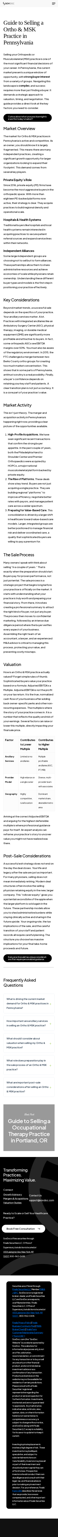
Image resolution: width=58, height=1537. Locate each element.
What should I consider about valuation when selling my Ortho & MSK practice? (26, 1043)
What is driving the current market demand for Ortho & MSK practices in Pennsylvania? (27, 1003)
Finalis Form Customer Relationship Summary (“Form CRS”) (27, 1332)
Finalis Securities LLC (21, 1289)
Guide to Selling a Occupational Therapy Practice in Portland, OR (28, 1127)
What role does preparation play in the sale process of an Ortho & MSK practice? (26, 1065)
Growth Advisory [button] (12, 1194)
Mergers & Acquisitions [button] (15, 1198)
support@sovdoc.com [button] (41, 1200)
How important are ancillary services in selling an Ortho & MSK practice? (27, 1023)
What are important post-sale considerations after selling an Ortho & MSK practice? (27, 1087)
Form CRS (17, 1490)
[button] (53, 3)
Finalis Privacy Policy (21, 1322)
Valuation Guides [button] (12, 1202)
